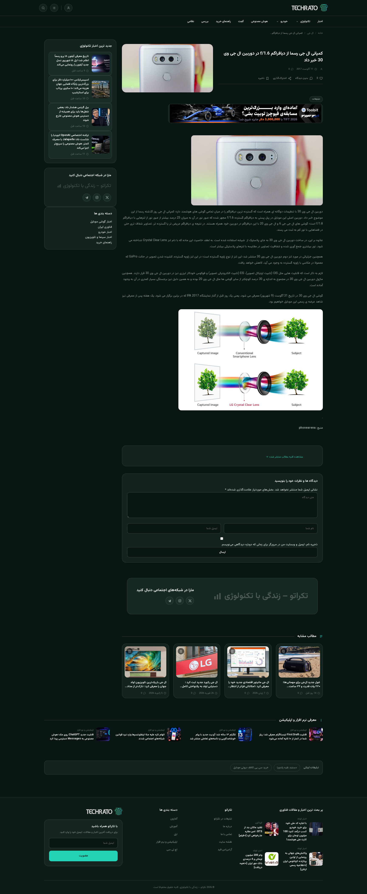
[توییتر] (190, 601)
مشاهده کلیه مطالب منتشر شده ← (284, 457)
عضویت (83, 856)
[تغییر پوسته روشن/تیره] (54, 8)
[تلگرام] (169, 601)
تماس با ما (226, 834)
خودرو (284, 21)
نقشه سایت (225, 842)
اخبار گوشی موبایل (101, 221)
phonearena (307, 428)
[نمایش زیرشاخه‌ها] (297, 21)
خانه (320, 33)
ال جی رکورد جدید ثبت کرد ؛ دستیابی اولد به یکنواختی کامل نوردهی (199, 686)
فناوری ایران (105, 227)
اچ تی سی (172, 849)
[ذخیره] (283, 651)
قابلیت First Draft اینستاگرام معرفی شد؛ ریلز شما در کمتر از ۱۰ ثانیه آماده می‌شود (283, 737)
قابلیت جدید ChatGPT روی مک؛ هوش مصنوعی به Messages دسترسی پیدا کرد (72, 737)
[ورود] (68, 8)
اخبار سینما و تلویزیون (98, 237)
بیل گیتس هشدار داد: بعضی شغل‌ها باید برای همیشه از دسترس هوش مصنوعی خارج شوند (72, 113)
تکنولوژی (305, 21)
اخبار (320, 21)
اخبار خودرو (105, 232)
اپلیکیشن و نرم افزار (166, 842)
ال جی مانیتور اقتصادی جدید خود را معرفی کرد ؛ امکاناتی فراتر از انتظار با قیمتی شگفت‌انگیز (248, 686)
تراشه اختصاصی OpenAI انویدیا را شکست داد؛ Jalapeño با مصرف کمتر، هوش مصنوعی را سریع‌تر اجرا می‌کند (70, 141)
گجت (241, 21)
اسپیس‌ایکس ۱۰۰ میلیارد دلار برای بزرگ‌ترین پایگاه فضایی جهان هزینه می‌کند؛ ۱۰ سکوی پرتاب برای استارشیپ (70, 86)
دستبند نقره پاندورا (287, 767)
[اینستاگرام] (180, 601)
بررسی (205, 21)
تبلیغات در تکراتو (223, 819)
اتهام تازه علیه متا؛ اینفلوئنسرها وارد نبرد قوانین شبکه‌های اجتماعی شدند (140, 737)
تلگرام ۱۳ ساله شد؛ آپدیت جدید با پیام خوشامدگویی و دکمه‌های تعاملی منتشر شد (213, 737)
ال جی (310, 33)
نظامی (190, 21)
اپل (175, 834)
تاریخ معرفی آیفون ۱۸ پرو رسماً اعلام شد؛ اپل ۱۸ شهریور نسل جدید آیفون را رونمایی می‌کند (72, 60)
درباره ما (227, 826)
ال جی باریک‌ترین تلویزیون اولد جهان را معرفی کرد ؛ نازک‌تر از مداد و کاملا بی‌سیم (145, 686)
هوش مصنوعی (259, 21)
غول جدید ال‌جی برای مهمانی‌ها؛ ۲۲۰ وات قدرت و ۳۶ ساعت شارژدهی (301, 686)
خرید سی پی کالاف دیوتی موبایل (250, 767)
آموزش (173, 826)
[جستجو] (43, 8)
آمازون (173, 819)
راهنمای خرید (223, 21)
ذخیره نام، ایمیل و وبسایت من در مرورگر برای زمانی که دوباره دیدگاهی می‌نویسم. (269, 544)
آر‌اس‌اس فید (225, 849)
